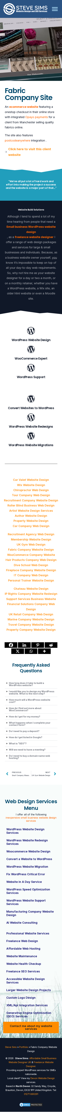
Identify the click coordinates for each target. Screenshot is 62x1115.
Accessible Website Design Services (25, 980)
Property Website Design (31, 520)
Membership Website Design (31, 539)
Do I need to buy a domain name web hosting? (29, 756)
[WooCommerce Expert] (31, 349)
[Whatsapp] (31, 651)
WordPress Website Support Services (26, 902)
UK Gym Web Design (31, 544)
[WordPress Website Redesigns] (31, 417)
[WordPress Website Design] (31, 331)
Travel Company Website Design (31, 624)
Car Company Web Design (31, 526)
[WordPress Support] (31, 368)
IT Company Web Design (31, 575)
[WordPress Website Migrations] (31, 436)
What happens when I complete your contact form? (29, 723)
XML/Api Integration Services (27, 1005)
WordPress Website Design (31, 340)
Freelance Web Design (22, 941)
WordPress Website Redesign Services (27, 842)
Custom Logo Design (21, 997)
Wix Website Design (31, 485)
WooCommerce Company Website (31, 554)
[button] (31, 684)
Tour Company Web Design (31, 495)
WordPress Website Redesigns (31, 426)
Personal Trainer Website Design (31, 580)
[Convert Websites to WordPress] (31, 399)
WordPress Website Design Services (25, 831)
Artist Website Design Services (31, 510)
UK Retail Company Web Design (31, 614)
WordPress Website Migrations (31, 445)
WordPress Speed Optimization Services (28, 891)
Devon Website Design (43, 1078)
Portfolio (23, 1047)
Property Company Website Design (31, 629)
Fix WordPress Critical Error (25, 874)
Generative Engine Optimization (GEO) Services (28, 1014)
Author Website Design (31, 515)
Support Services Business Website (31, 599)
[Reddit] (51, 645)
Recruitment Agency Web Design (31, 534)
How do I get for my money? (24, 716)
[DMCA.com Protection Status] (31, 1104)
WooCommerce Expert (31, 358)
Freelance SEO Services (23, 971)
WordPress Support (31, 377)
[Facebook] (11, 645)
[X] (17, 651)
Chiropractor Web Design (31, 490)
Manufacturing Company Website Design (30, 913)
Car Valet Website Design (31, 479)
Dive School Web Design (31, 565)
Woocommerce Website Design (28, 851)
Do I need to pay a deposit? (24, 731)
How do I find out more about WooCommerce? (25, 709)
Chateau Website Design (31, 588)
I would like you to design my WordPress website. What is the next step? (31, 692)
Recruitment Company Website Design (31, 500)
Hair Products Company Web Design (31, 560)
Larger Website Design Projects (28, 990)
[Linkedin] (24, 645)
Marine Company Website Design (31, 619)
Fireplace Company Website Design (31, 570)
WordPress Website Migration (27, 866)
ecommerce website (23, 106)
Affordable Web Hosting (23, 948)
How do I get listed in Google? (25, 737)
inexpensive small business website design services (31, 819)
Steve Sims (11, 1047)
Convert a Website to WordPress (29, 859)
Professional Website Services (27, 933)
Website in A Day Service (24, 881)
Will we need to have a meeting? (27, 749)
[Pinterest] (37, 645)
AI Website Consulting (22, 922)
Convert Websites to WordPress (31, 408)
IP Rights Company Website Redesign (31, 593)
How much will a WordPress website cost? (29, 700)
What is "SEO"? (18, 743)
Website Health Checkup (23, 963)
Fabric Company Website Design (31, 549)
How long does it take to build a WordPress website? (26, 684)
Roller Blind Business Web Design (31, 505)
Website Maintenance (21, 956)
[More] (44, 651)
